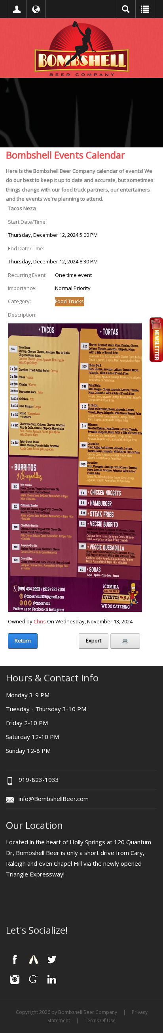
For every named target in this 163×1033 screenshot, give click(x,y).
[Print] (125, 640)
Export (93, 640)
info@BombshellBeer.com (54, 799)
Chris (40, 621)
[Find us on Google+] (33, 979)
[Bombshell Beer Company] (81, 48)
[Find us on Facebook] (14, 959)
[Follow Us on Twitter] (52, 959)
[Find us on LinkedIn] (52, 979)
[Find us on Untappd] (33, 959)
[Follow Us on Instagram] (14, 979)
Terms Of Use (100, 1020)
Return (23, 640)
